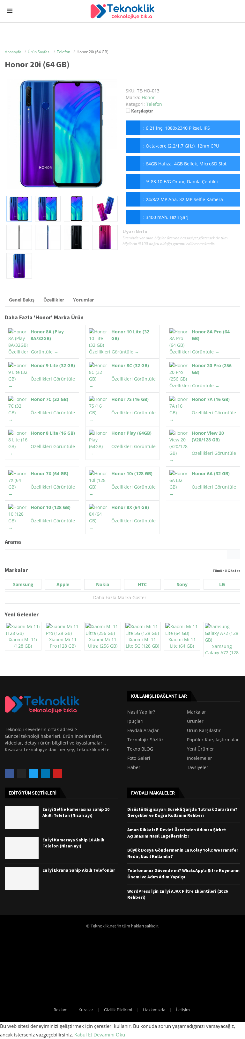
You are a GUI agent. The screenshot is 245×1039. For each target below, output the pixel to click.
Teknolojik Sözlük (145, 739)
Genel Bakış (21, 300)
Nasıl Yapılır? (141, 712)
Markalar (196, 712)
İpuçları (135, 721)
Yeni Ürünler (200, 749)
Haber (133, 767)
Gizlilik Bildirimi (118, 1010)
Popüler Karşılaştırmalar (213, 739)
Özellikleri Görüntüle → (33, 352)
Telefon (154, 104)
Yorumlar (83, 300)
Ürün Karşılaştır (204, 730)
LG (222, 584)
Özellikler (53, 300)
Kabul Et (83, 1034)
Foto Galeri (138, 758)
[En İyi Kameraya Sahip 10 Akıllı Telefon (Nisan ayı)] (22, 848)
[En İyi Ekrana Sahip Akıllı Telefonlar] (22, 878)
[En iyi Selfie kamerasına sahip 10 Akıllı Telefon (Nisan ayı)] (22, 817)
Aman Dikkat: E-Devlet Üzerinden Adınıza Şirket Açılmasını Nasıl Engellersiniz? (176, 833)
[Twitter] (33, 773)
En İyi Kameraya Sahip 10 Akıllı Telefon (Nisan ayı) (73, 843)
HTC (142, 584)
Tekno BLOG (140, 749)
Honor (43, 317)
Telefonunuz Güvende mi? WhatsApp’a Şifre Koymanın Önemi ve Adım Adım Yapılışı (183, 874)
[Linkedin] (45, 773)
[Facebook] (9, 773)
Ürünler (195, 721)
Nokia (102, 584)
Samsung (23, 584)
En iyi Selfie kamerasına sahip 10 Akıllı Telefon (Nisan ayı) (75, 812)
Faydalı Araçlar (143, 730)
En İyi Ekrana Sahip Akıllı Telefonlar (78, 870)
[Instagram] (21, 773)
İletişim (183, 1010)
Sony (182, 584)
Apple (62, 584)
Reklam (61, 1010)
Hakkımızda (154, 1010)
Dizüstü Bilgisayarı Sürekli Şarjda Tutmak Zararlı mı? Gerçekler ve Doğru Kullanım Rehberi (182, 812)
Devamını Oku (109, 1034)
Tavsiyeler (197, 767)
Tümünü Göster (226, 570)
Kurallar (85, 1010)
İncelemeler (199, 758)
